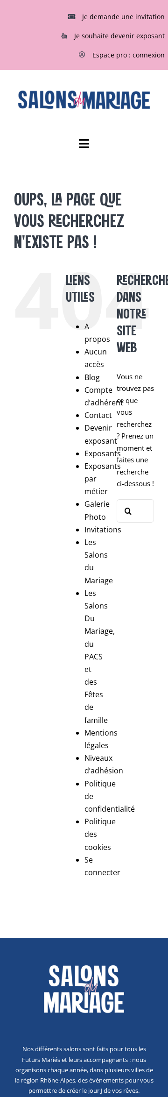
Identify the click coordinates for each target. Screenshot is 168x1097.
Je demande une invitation (123, 16)
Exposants (102, 453)
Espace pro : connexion (128, 54)
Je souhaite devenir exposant (119, 35)
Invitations (102, 529)
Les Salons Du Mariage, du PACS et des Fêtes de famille (99, 656)
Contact (98, 415)
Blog (92, 377)
